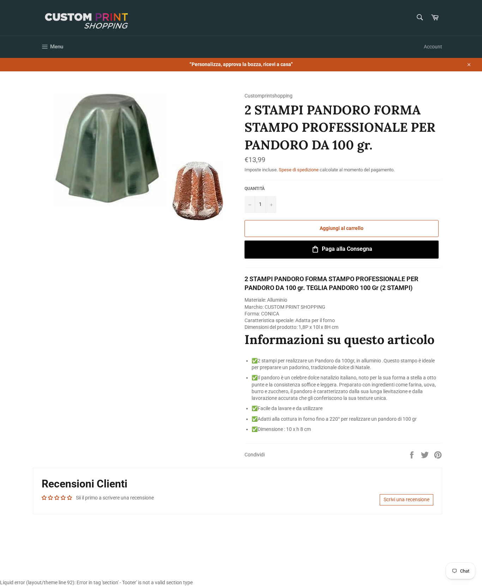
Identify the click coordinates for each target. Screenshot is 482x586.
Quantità (255, 188)
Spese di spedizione (299, 169)
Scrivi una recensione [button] (406, 499)
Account (433, 46)
